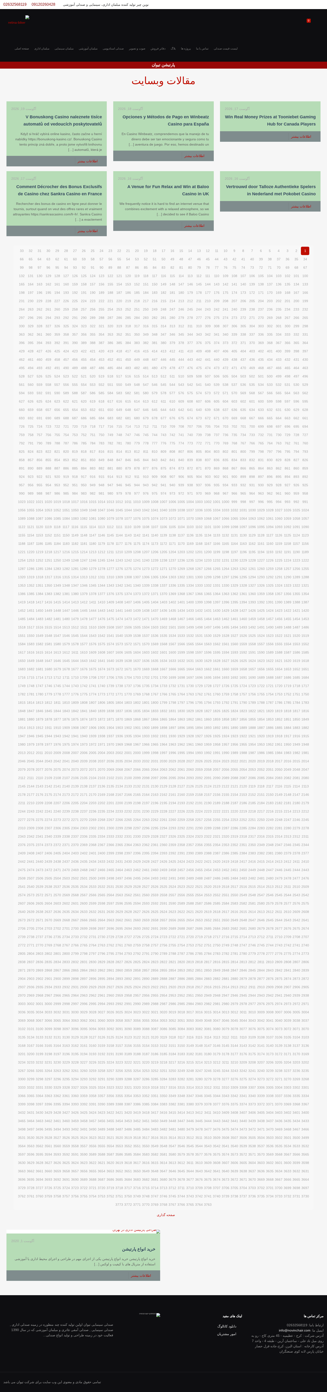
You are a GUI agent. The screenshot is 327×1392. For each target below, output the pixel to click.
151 (146, 284)
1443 (101, 610)
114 (181, 276)
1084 (66, 518)
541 (199, 385)
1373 (137, 594)
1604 (137, 652)
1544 (84, 636)
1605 (128, 652)
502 (252, 376)
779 (137, 443)
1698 (181, 677)
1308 (128, 577)
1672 (119, 669)
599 (270, 401)
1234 (199, 560)
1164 (234, 544)
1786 (278, 702)
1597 (199, 652)
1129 (252, 535)
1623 (261, 661)
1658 (243, 669)
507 (208, 376)
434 (270, 359)
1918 (278, 736)
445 (172, 359)
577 (172, 393)
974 (163, 493)
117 (154, 276)
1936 (119, 736)
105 (261, 276)
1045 (119, 510)
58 (93, 259)
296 (31, 318)
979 (119, 493)
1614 (48, 652)
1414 (66, 602)
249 (155, 309)
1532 (190, 636)
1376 (110, 594)
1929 (181, 736)
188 (110, 293)
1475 (110, 619)
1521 (287, 636)
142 (225, 284)
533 (270, 385)
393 (48, 343)
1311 (101, 577)
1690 (252, 677)
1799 (163, 702)
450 (128, 359)
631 (279, 410)
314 (163, 326)
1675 (92, 669)
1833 (154, 711)
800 (243, 451)
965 (243, 493)
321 (101, 326)
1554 (287, 644)
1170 (181, 544)
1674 (101, 669)
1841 (84, 711)
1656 (261, 669)
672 (208, 418)
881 (110, 468)
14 (190, 251)
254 (110, 309)
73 (252, 267)
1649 (30, 661)
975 (155, 493)
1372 (146, 594)
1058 (296, 518)
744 (155, 435)
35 (296, 259)
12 (208, 251)
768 (234, 443)
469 (252, 368)
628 (305, 410)
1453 (305, 619)
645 (155, 410)
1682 (30, 669)
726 (22, 426)
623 (57, 401)
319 (119, 326)
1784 (296, 702)
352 (119, 334)
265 (305, 318)
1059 (287, 518)
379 (172, 343)
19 (146, 251)
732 (261, 435)
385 (119, 343)
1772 (110, 694)
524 (57, 376)
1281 (75, 569)
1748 (30, 686)
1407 (128, 602)
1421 (296, 610)
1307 (137, 577)
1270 (172, 569)
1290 (287, 577)
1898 (163, 728)
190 (93, 293)
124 (93, 276)
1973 (84, 744)
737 (217, 435)
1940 (84, 736)
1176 (128, 544)
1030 (252, 510)
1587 (287, 652)
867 (234, 468)
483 (128, 368)
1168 (199, 544)
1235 (190, 560)
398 (296, 351)
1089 (22, 518)
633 (261, 410)
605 (217, 401)
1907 (84, 728)
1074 (154, 518)
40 (252, 259)
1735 (146, 686)
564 (287, 393)
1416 (48, 602)
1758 (234, 694)
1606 (119, 652)
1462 (225, 619)
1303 (172, 577)
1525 (252, 636)
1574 (110, 644)
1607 (110, 652)
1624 (252, 661)
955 (39, 485)
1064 (243, 518)
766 (252, 443)
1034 (216, 510)
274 (225, 318)
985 (66, 493)
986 (57, 493)
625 (39, 401)
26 (84, 251)
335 (270, 334)
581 (137, 393)
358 (66, 334)
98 (31, 267)
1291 (278, 577)
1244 (110, 560)
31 (39, 251)
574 (199, 393)
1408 (119, 602)
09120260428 (43, 4)
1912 (39, 728)
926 (296, 485)
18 (155, 251)
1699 (172, 677)
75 (234, 267)
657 (48, 410)
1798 (172, 702)
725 (31, 426)
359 (57, 334)
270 (261, 318)
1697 (190, 677)
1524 (261, 636)
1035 (208, 510)
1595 (216, 652)
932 (243, 485)
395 (31, 343)
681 (128, 418)
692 (31, 418)
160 (66, 284)
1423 (278, 610)
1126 (278, 535)
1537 (146, 636)
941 (163, 485)
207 (234, 301)
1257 (287, 569)
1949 (296, 744)
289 (93, 318)
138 (261, 284)
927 (287, 485)
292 (66, 318)
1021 (39, 502)
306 (234, 326)
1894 (199, 728)
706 (199, 426)
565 (279, 393)
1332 (208, 585)
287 (110, 318)
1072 (172, 518)
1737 (128, 686)
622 (66, 401)
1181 (83, 544)
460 (39, 359)
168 (287, 293)
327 (48, 326)
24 (101, 251)
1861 (199, 719)
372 (234, 343)
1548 (48, 636)
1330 (225, 585)
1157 (296, 544)
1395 (234, 602)
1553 (296, 644)
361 (39, 334)
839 (190, 460)
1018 (66, 502)
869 (217, 468)
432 (287, 359)
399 (287, 351)
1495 (225, 627)
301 (279, 326)
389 (84, 343)
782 (110, 443)
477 (181, 368)
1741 (92, 686)
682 (119, 418)
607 (199, 401)
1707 (101, 677)
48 (181, 259)
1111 (119, 527)
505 (225, 376)
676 (172, 418)
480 (155, 368)
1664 (190, 669)
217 (146, 301)
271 (252, 318)
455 (84, 359)
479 (163, 368)
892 (305, 477)
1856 (243, 719)
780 (128, 443)
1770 (128, 694)
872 (190, 468)
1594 (225, 652)
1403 (163, 602)
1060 (278, 518)
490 (66, 368)
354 (101, 334)
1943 (57, 736)
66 (22, 259)
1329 (234, 585)
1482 (48, 619)
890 (31, 468)
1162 (252, 544)
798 (261, 451)
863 (270, 468)
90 (101, 267)
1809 (75, 702)
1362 (234, 594)
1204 (172, 552)
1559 (243, 644)
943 (146, 485)
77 (217, 267)
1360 (252, 594)
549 (128, 385)
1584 (22, 644)
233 (296, 309)
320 (110, 326)
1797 (181, 702)
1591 (252, 652)
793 (305, 451)
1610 (84, 652)
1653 (287, 669)
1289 (296, 577)
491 (57, 368)
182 (163, 293)
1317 (48, 577)
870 (208, 468)
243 (208, 309)
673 (199, 418)
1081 (92, 518)
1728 (208, 686)
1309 (119, 577)
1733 (163, 686)
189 (101, 293)
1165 (225, 544)
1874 (84, 719)
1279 (92, 569)
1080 (101, 518)
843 (155, 460)
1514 (57, 627)
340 (225, 334)
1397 (216, 602)
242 (217, 309)
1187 (30, 544)
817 (93, 451)
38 (270, 259)
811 (145, 451)
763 (279, 443)
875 (163, 468)
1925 (216, 736)
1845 (48, 711)
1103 (190, 527)
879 (128, 468)
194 (57, 293)
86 (137, 267)
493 (39, 368)
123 (101, 276)
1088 (30, 518)
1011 (128, 502)
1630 (199, 661)
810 (155, 451)
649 (119, 410)
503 (243, 376)
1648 (39, 661)
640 (199, 410)
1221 (22, 552)
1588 (278, 652)
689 (57, 418)
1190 (296, 552)
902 (217, 477)
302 (270, 326)
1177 (119, 544)
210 (208, 301)
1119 (48, 527)
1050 (75, 510)
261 (48, 309)
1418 (30, 602)
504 (234, 376)
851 (84, 460)
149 (163, 284)
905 (190, 477)
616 (119, 401)
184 (146, 293)
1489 (278, 627)
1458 (261, 619)
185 (137, 293)
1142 (137, 535)
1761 (208, 694)
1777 (66, 694)
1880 (30, 719)
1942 (66, 736)
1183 (66, 544)
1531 (199, 636)
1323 (287, 585)
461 (31, 359)
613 (146, 401)
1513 (66, 627)
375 (208, 343)
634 (252, 410)
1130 (243, 535)
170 (270, 293)
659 (31, 410)
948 (101, 485)
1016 (84, 502)
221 (110, 301)
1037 (190, 510)
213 (181, 301)
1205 (163, 552)
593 (31, 393)
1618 (305, 661)
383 (137, 343)
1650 (22, 661)
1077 (128, 518)
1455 (287, 619)
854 (57, 460)
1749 (22, 686)
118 (145, 276)
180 (181, 293)
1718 (296, 686)
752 (84, 435)
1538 (137, 636)
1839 (101, 711)
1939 (92, 736)
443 (190, 359)
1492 (252, 627)
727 (305, 435)
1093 (278, 527)
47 (190, 259)
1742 (84, 686)
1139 (163, 535)
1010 (137, 502)
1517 (30, 627)
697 (279, 426)
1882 (305, 728)
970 (199, 493)
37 (279, 259)
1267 (199, 569)
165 (22, 284)
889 (39, 468)
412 (172, 351)
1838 (110, 711)
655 (66, 410)
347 (163, 334)
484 (119, 368)
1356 (287, 594)
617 (110, 401)
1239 (154, 560)
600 (261, 401)
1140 (154, 535)
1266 (208, 569)
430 (305, 359)
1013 (110, 502)
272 (243, 318)
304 (252, 326)
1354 (305, 594)
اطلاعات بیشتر (88, 161)
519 (101, 376)
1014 (101, 502)
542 (190, 385)
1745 (57, 686)
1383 (48, 594)
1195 (252, 552)
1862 (190, 719)
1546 (66, 636)
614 (137, 401)
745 (146, 435)
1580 (57, 644)
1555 (278, 644)
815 (110, 451)
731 (270, 435)
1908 (75, 728)
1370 (163, 594)
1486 (305, 627)
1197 (234, 552)
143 (217, 284)
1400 (190, 602)
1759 (225, 694)
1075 (146, 518)
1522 (278, 636)
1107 (154, 527)
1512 (75, 627)
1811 (57, 702)
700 (252, 426)
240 (234, 309)
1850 (296, 719)
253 (119, 309)
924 (22, 477)
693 (22, 418)
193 (66, 293)
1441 (119, 610)
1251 (48, 560)
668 (243, 418)
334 (279, 334)
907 (172, 477)
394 (39, 343)
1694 (216, 677)
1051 (66, 510)
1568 (163, 644)
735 (234, 435)
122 (110, 276)
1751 (296, 694)
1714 (39, 677)
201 (287, 301)
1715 (30, 677)
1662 (208, 669)
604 (225, 401)
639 (208, 410)
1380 (75, 594)
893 (296, 477)
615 (128, 401)
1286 (30, 569)
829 (279, 460)
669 (234, 418)
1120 (39, 527)
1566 (181, 644)
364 (305, 343)
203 (270, 301)
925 (305, 485)
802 (225, 451)
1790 (243, 702)
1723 (252, 686)
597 (287, 401)
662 (296, 418)
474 (208, 368)
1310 (110, 577)
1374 (128, 594)
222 (101, 301)
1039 (172, 510)
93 (75, 267)
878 (137, 468)
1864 (172, 719)
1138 (172, 535)
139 (252, 284)
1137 (181, 535)
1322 (296, 585)
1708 (92, 677)
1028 (270, 510)
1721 (270, 686)
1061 (270, 518)
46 (199, 259)
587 (84, 393)
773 (190, 443)
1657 (252, 669)
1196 (243, 552)
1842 (75, 711)
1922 (243, 736)
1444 (92, 610)
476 (190, 368)
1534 (172, 636)
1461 (234, 619)
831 (261, 460)
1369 (172, 594)
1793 (216, 702)
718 (93, 426)
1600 (172, 652)
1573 (119, 644)
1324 (278, 585)
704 (217, 426)
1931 (163, 736)
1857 (234, 719)
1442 (110, 610)
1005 (181, 502)
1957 (225, 744)
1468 (172, 619)
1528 (225, 636)
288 (101, 318)
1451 (30, 610)
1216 (66, 552)
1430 (216, 610)
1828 (199, 711)
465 (287, 368)
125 (84, 276)
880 (119, 468)
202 (279, 301)
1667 (163, 669)
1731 (181, 686)
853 (66, 460)
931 (252, 485)
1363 (225, 594)
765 (261, 443)
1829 (190, 711)
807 (181, 451)
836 (217, 460)
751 (93, 435)
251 (137, 309)
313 (172, 326)
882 (101, 468)
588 (75, 393)
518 (110, 376)
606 (208, 401)
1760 (216, 694)
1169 (190, 544)
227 (57, 301)
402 (261, 351)
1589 (270, 652)
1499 (190, 627)
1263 (234, 569)
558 (48, 385)
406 (225, 351)
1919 (270, 736)
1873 (92, 719)
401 (270, 351)
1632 (181, 661)
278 (190, 318)
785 (84, 443)
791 (31, 443)
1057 (305, 518)
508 (199, 376)
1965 (154, 744)
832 (252, 460)
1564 (199, 644)
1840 (92, 711)
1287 (22, 569)
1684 (305, 677)
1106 (163, 527)
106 (252, 276)
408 (208, 351)
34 (305, 259)
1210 (119, 552)
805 (199, 451)
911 (137, 477)
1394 (243, 602)
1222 (305, 560)
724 (39, 426)
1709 (84, 677)
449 (137, 359)
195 (48, 293)
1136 (190, 535)
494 (31, 368)
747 (128, 435)
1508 (110, 627)
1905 (101, 728)
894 (287, 477)
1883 (296, 728)
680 (137, 418)
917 (84, 477)
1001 (216, 502)
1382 (57, 594)
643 (172, 410)
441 (208, 359)
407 (217, 351)
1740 (101, 686)
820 (66, 451)
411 (181, 351)
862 (279, 468)
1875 (75, 719)
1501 (172, 627)
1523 (270, 636)
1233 (208, 560)
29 (57, 251)
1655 (270, 669)
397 (305, 351)
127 (66, 276)
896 (270, 477)
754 (66, 435)
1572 (128, 644)
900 (234, 477)
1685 (296, 677)
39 (261, 259)
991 (305, 502)
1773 (101, 694)
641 (190, 410)
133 (305, 284)
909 (155, 477)
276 (208, 318)
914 (110, 477)
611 (163, 401)
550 (119, 385)
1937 (110, 736)
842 (163, 460)
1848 (22, 711)
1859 (216, 719)
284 (137, 318)
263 (31, 309)
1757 (243, 694)
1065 (234, 518)
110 (216, 276)
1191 (287, 552)
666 (261, 418)
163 (39, 284)
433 (279, 359)
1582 (39, 644)
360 (48, 334)
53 (137, 259)
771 (208, 443)
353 (110, 334)
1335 (181, 585)
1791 (234, 702)
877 (146, 468)
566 (270, 393)
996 (261, 502)
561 (22, 385)
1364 (216, 594)
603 (234, 401)
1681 (39, 669)
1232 (216, 560)
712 (146, 426)
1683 (22, 669)
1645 (66, 661)
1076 (137, 518)
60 (75, 259)
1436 (163, 610)
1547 (57, 636)
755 (57, 435)
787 (66, 443)
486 (101, 368)
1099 (225, 527)
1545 (75, 636)
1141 (145, 535)
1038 (181, 510)
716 (110, 426)
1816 (305, 711)
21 (128, 251)
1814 (30, 702)
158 (84, 284)
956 (31, 485)
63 (48, 259)
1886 (270, 728)
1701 (154, 677)
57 (101, 259)
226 (66, 301)
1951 (278, 744)
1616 (30, 652)
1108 (145, 527)
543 (181, 385)
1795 (199, 702)
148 (172, 284)
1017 (75, 502)
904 (199, 477)
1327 (252, 585)
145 (199, 284)
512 (163, 376)
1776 (75, 694)
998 (243, 502)
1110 (127, 527)
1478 (84, 619)
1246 (92, 560)
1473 (128, 619)
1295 (243, 577)
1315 (66, 577)
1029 (261, 510)
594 (22, 393)
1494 (234, 627)
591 (48, 393)
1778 (57, 694)
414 (155, 351)
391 (66, 343)
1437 (154, 610)
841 (172, 460)
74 (243, 267)
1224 (287, 560)
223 (93, 301)
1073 (163, 518)
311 (190, 326)
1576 (92, 644)
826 (305, 460)
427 (39, 351)
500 (270, 376)
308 (217, 326)
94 (66, 267)
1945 (39, 736)
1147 (92, 535)
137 (270, 284)
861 (287, 468)
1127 (269, 535)
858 (22, 460)
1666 (172, 669)
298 (305, 326)
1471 (146, 619)
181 (172, 293)
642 (181, 410)
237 (261, 309)
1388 (296, 602)
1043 (137, 510)
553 (93, 385)
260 (57, 309)
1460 (243, 619)
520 (93, 376)
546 (155, 385)
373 (225, 343)
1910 (57, 728)
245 (190, 309)
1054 (39, 510)
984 (75, 493)
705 (208, 426)
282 (155, 318)
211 (199, 301)
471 (234, 368)
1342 (119, 585)
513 (155, 376)
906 (181, 477)
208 (225, 301)
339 (234, 334)
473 (217, 368)
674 (190, 418)
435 (261, 359)
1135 (199, 535)
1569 (154, 644)
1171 (172, 544)
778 (146, 443)
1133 (216, 535)
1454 (296, 619)
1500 (181, 627)
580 (146, 393)
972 (181, 493)
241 (225, 309)
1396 (225, 602)
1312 (92, 577)
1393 (252, 602)
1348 (66, 585)
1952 (270, 744)
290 (84, 318)
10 (225, 251)
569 (243, 393)
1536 (154, 636)
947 (110, 485)
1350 (48, 585)
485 (110, 368)
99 (22, 267)
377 (190, 343)
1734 (154, 686)
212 (190, 301)
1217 (57, 552)
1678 (66, 669)
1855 (252, 719)
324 (75, 326)
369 (261, 343)
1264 (225, 569)
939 (181, 485)
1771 (119, 694)
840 (181, 460)
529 (305, 385)
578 (163, 393)
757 (39, 435)
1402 (172, 602)
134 (296, 284)
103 (279, 276)
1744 (66, 686)
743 (163, 435)
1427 (243, 610)
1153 (39, 535)
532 (279, 385)
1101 (207, 527)
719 (84, 426)
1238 (163, 560)
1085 (57, 518)
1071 (181, 518)
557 (57, 385)
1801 (146, 702)
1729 (199, 686)
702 (234, 426)
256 (93, 309)
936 (208, 485)
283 (146, 318)
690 (48, 418)
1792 (225, 702)
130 (39, 276)
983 (84, 493)
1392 (261, 602)
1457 (270, 619)
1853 (270, 719)
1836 (128, 711)
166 (305, 293)
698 (270, 426)
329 (31, 326)
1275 (128, 569)
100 (305, 276)
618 (101, 401)
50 (163, 259)
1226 (270, 560)
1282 (66, 569)
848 (110, 460)
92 (84, 267)
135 (287, 284)
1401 (181, 602)
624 (48, 401)
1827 (208, 711)
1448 (57, 610)
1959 (208, 744)
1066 (225, 518)
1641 (101, 661)
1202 (190, 552)
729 (287, 435)
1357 (278, 594)
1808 (84, 702)
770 (217, 443)
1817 (296, 711)
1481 (57, 619)
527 (31, 376)
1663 (199, 669)
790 (39, 443)
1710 (75, 677)
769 (225, 443)
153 (128, 284)
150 (155, 284)
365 (296, 343)
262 (39, 309)
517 (119, 376)
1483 (39, 619)
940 (172, 485)
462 (22, 359)
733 (252, 435)
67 (305, 267)
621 (75, 401)
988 (39, 493)
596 (296, 401)
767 (243, 443)
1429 (225, 610)
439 (225, 359)
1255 (305, 569)
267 (287, 318)
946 (119, 485)
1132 (225, 535)
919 (66, 477)
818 (84, 451)
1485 (22, 619)
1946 (30, 736)
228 (48, 301)
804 (208, 451)
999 (234, 502)
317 (137, 326)
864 (261, 468)
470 (243, 368)
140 (243, 284)
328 (39, 326)
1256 (296, 569)
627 (22, 401)
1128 (261, 535)
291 (75, 318)
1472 (137, 619)
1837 (119, 711)
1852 (278, 719)
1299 (208, 577)
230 (31, 301)
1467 (181, 619)
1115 (83, 527)
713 (137, 426)
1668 (154, 669)
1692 (234, 677)
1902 (128, 728)
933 (234, 485)
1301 (190, 577)
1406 (137, 602)
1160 (269, 544)
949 (93, 485)
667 (252, 418)
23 (110, 251)
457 (66, 359)
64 (39, 259)
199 (305, 301)
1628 (216, 661)
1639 (119, 661)
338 (243, 334)
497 (296, 376)
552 (101, 385)
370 (252, 343)
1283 (57, 569)
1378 (92, 594)
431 (296, 359)
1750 (305, 694)
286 (119, 318)
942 (155, 485)
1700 (163, 677)
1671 (128, 669)
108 (234, 276)
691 (39, 418)
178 (199, 293)
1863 (181, 719)
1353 (22, 585)
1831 (172, 711)
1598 (190, 652)
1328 (243, 585)
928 (279, 485)
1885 (278, 728)
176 (217, 293)
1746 (48, 686)
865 (252, 468)
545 (163, 385)
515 (137, 376)
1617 (22, 652)
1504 (146, 627)
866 (243, 468)
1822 (252, 711)
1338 (154, 585)
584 (110, 393)
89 (110, 267)
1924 (225, 736)
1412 (84, 602)
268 (279, 318)
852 (75, 460)
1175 (137, 544)
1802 (137, 702)
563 (296, 393)
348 (155, 334)
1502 (163, 627)
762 (287, 443)
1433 (190, 610)
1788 (261, 702)
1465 (199, 619)
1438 (146, 610)
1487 (296, 627)
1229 (243, 560)
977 (137, 493)
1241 (137, 560)
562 (305, 393)
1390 (278, 602)
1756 (252, 694)
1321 (305, 585)
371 (243, 343)
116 (163, 276)
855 (48, 460)
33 (22, 251)
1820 (270, 711)
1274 (137, 569)
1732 (172, 686)
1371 (154, 594)
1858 (225, 719)
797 (270, 451)
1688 (270, 677)
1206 (154, 552)
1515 (48, 627)
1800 (154, 702)
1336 (172, 585)
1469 (163, 619)
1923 (234, 736)
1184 (57, 544)
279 (181, 318)
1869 (128, 719)
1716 (22, 677)
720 (75, 426)
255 (101, 309)
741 (181, 435)
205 (252, 301)
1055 (30, 510)
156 (101, 284)
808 (172, 451)
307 (225, 326)
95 (57, 267)
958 (305, 493)
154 (119, 284)
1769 (137, 694)
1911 (48, 728)
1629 (208, 661)
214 (172, 301)
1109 (137, 527)
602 (243, 401)
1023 (22, 502)
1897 (172, 728)
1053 (48, 510)
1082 (84, 518)
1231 (225, 560)
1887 (261, 728)
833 (243, 460)
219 (128, 301)
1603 (146, 652)
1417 (39, 602)
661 (305, 418)
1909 (66, 728)
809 (163, 451)
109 (225, 276)
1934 (137, 736)
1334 (190, 585)
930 (261, 485)
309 (208, 326)
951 (75, 485)
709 (172, 426)
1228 (252, 560)
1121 (30, 527)
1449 (48, 610)
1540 (119, 636)
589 (66, 393)
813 (128, 451)
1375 (119, 594)
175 (225, 293)
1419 (22, 602)
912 (128, 477)
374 (217, 343)
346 (172, 334)
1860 (208, 719)
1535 (163, 636)
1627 (225, 661)
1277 (110, 569)
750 (101, 435)
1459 (252, 619)
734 (243, 435)
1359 (261, 594)
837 (208, 460)
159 (75, 284)
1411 (92, 602)
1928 (190, 736)
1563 (208, 644)
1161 (261, 544)
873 (181, 468)
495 (22, 368)
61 (66, 259)
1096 (252, 527)
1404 (154, 602)
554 (84, 385)
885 (75, 468)
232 (305, 309)
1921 (252, 736)
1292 (270, 577)
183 (155, 293)
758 (31, 435)
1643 (84, 661)
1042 (146, 510)
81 (181, 267)
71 (270, 267)
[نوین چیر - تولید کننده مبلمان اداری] (18, 22)
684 (101, 418)
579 (155, 393)
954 (48, 485)
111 (207, 276)
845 (137, 460)
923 (31, 477)
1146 (101, 535)
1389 (287, 602)
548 (137, 385)
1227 (261, 560)
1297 (225, 577)
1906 (92, 728)
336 (261, 334)
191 (84, 293)
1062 (261, 518)
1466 (190, 619)
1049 (84, 510)
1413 (75, 602)
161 (57, 284)
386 (110, 343)
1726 (225, 686)
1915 (305, 736)
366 (287, 343)
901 (225, 477)
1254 (22, 560)
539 (217, 385)
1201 (199, 552)
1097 (243, 527)
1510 (92, 627)
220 (119, 301)
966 (234, 493)
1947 (22, 736)
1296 (234, 577)
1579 (66, 644)
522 (75, 376)
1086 (48, 518)
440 (217, 359)
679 (146, 418)
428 (31, 351)
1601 (163, 652)
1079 (110, 518)
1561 (225, 644)
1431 (208, 610)
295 (39, 318)
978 (128, 493)
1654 (278, 669)
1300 (199, 577)
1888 (252, 728)
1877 (57, 719)
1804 (119, 702)
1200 (208, 552)
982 (93, 493)
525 (48, 376)
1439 (137, 610)
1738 (119, 686)
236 (270, 309)
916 (93, 477)
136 (279, 284)
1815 (22, 702)
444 (181, 359)
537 (234, 385)
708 (181, 426)
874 (172, 468)
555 (75, 385)
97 (39, 267)
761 (296, 443)
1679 (57, 669)
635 (243, 410)
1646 (57, 661)
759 (22, 435)
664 (279, 418)
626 (31, 401)
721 (66, 426)
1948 (305, 744)
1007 (163, 502)
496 (305, 376)
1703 (137, 677)
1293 (261, 577)
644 (163, 410)
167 (296, 293)
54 (128, 259)
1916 (296, 736)
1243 (119, 560)
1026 (287, 510)
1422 (287, 610)
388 (93, 343)
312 (181, 326)
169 (279, 293)
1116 (74, 527)
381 (155, 343)
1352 (30, 585)
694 (305, 426)
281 (163, 318)
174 (234, 293)
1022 (30, 502)
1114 (92, 527)
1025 (296, 510)
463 (305, 368)
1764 (181, 694)
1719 (287, 686)
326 (57, 326)
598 (279, 401)
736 (225, 435)
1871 (110, 719)
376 (199, 343)
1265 (216, 569)
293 (57, 318)
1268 (190, 569)
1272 (154, 569)
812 (137, 451)
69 (287, 267)
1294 (252, 577)
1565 (190, 644)
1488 (287, 627)
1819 (278, 711)
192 (75, 293)
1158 (287, 544)
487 (93, 368)
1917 (287, 736)
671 (217, 418)
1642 (92, 661)
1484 (30, 619)
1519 (305, 636)
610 (172, 401)
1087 (39, 518)
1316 (57, 577)
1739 (110, 686)
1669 (146, 669)
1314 (75, 577)
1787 (270, 702)
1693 (225, 677)
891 (22, 468)
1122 (21, 527)
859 (305, 468)
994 (279, 502)
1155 (21, 535)
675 (181, 418)
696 (287, 426)
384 (128, 343)
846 (128, 460)
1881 (22, 719)
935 (217, 485)
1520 (296, 636)
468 (261, 368)
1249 (66, 560)
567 (261, 393)
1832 (163, 711)
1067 (216, 518)
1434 (181, 610)
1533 (181, 636)
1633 (172, 661)
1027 (278, 510)
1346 (84, 585)
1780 (39, 694)
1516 (39, 627)
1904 (110, 728)
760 (305, 443)
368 (270, 343)
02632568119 (15, 4)
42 (234, 259)
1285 (39, 569)
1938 (101, 736)
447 (155, 359)
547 (146, 385)
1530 (208, 636)
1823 (243, 711)
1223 (296, 560)
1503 (154, 627)
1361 (243, 594)
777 (155, 443)
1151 (57, 535)
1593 (234, 652)
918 (75, 477)
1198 (225, 552)
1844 (57, 711)
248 (163, 309)
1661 (216, 669)
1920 (261, 736)
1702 (146, 677)
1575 (101, 644)
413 (163, 351)
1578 (75, 644)
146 (190, 284)
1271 (163, 569)
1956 (234, 744)
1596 (208, 652)
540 (208, 385)
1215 (75, 552)
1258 (278, 569)
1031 (243, 510)
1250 (57, 560)
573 (208, 393)
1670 (137, 669)
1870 (119, 719)
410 (190, 351)
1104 (181, 527)
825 (22, 451)
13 (199, 251)
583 (119, 393)
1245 (101, 560)
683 (110, 418)
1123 (305, 535)
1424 (270, 610)
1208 (137, 552)
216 (155, 301)
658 (39, 410)
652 (93, 410)
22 (119, 251)
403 (252, 351)
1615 (39, 652)
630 (287, 410)
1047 (101, 510)
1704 (128, 677)
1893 (208, 728)
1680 (48, 669)
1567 (172, 644)
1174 (145, 544)
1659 (234, 669)
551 (110, 385)
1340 (137, 585)
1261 (252, 569)
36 (287, 259)
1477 (92, 619)
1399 (199, 602)
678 (155, 418)
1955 (243, 744)
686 (84, 418)
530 (296, 385)
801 (234, 451)
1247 (84, 560)
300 (287, 326)
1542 (101, 636)
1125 (287, 535)
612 (155, 401)
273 (234, 318)
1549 (39, 636)
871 (199, 468)
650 (110, 410)
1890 (234, 728)
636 (234, 410)
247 (172, 309)
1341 (128, 585)
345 (181, 334)
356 (84, 334)
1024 (305, 510)
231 (22, 301)
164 (31, 284)
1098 (234, 527)
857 (31, 460)
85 (146, 267)
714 (128, 426)
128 (57, 276)
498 (287, 376)
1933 (146, 736)
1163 (243, 544)
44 (217, 259)
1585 (305, 652)
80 (190, 267)
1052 (57, 510)
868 (225, 468)
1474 (119, 619)
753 (75, 435)
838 (199, 460)
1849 (305, 719)
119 (137, 276)
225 (75, 301)
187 (119, 293)
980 (110, 493)
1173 (154, 544)
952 (66, 485)
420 (101, 351)
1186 (39, 544)
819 (75, 451)
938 (190, 485)
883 (93, 468)
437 (243, 359)
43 (225, 259)
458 (57, 359)
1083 (75, 518)
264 (22, 309)
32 (31, 251)
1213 (92, 552)
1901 (137, 728)
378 (181, 343)
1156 (305, 544)
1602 (154, 652)
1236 (181, 560)
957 (22, 485)
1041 (154, 510)
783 (101, 443)
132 (22, 276)
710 (163, 426)
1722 (261, 686)
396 (22, 343)
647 (137, 410)
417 (128, 351)
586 (93, 393)
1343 (110, 585)
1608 (101, 652)
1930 (172, 736)
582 (128, 393)
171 (261, 293)
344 (190, 334)
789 (48, 443)
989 (31, 493)
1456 (278, 619)
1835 (137, 711)
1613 (57, 652)
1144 (119, 535)
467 (270, 368)
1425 (261, 610)
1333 (199, 585)
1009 (146, 502)
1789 (252, 702)
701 (243, 426)
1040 (163, 510)
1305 (154, 577)
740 (190, 435)
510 (181, 376)
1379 (84, 594)
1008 (154, 502)
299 (296, 326)
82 (172, 267)
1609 (92, 652)
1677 (75, 669)
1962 (181, 744)
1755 (261, 694)
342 (208, 334)
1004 (190, 502)
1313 (84, 577)
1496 (216, 627)
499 (279, 376)
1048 (92, 510)
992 (296, 502)
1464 (208, 619)
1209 (128, 552)
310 (199, 326)
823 (39, 451)
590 (57, 393)
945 (128, 485)
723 (48, 426)
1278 (101, 569)
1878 (48, 719)
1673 (110, 669)
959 (296, 493)
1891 (225, 728)
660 (22, 410)
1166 (216, 544)
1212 (101, 552)
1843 (66, 711)
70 (279, 267)
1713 (48, 677)
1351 (39, 585)
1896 (181, 728)
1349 (57, 585)
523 (66, 376)
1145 (110, 535)
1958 (216, 744)
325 (66, 326)
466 (279, 368)
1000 (225, 502)
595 (305, 401)
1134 (207, 535)
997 (252, 502)
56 (110, 259)
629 (296, 410)
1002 (208, 502)
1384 (39, 594)
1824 (234, 711)
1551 (22, 636)
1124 (296, 535)
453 (101, 359)
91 (93, 267)
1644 (75, 661)
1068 (208, 518)
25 (93, 251)
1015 (92, 502)
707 (190, 426)
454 (93, 359)
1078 (119, 518)
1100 (216, 527)
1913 (30, 728)
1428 (234, 610)
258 (75, 309)
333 (287, 334)
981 (101, 493)
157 (93, 284)
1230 (234, 560)
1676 (84, 669)
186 (128, 293)
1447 (66, 610)
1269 (181, 569)
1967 (137, 744)
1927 (199, 736)
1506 (128, 627)
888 (48, 468)
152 (137, 284)
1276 (119, 569)
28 (66, 251)
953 (57, 485)
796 (279, 451)
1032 (234, 510)
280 (172, 318)
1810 (66, 702)
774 (181, 443)
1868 (137, 719)
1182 (75, 544)
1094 (270, 527)
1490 (270, 627)
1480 (66, 619)
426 (48, 351)
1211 (110, 552)
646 (146, 410)
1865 (163, 719)
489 (75, 368)
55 (119, 259)
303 (261, 326)
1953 (261, 744)
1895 (190, 728)
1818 (287, 711)
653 (84, 410)
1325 (270, 585)
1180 (92, 544)
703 (225, 426)
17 (163, 251)
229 (39, 301)
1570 (146, 644)
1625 (243, 661)
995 (270, 502)
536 (243, 385)
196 (39, 293)
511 (172, 376)
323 (84, 326)
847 (119, 460)
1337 (163, 585)
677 (163, 418)
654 (75, 410)
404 (243, 351)
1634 (163, 661)
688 (66, 418)
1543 (92, 636)
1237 (172, 560)
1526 (243, 636)
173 (243, 293)
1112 (110, 527)
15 (181, 251)
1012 (119, 502)
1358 (270, 594)
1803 (128, 702)
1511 (83, 627)
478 (172, 368)
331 (305, 334)
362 (31, 334)
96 (48, 267)
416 (137, 351)
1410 (101, 602)
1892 (216, 728)
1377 (101, 594)
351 (128, 334)
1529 (216, 636)
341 (217, 334)
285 (128, 318)
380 (163, 343)
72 (261, 267)
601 (252, 401)
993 (287, 502)
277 (199, 318)
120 (128, 276)
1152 (48, 535)
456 (75, 359)
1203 (181, 552)
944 (137, 485)
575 (190, 393)
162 (48, 284)
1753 (278, 694)
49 (172, 259)
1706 (110, 677)
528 (22, 376)
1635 (154, 661)
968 (217, 493)
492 (48, 368)
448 (146, 359)
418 (119, 351)
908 (163, 477)
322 (93, 326)
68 (296, 267)
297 (22, 318)
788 (57, 443)
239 (243, 309)
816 (101, 451)
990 (22, 493)
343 (199, 334)
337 (252, 334)
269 (270, 318)
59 (84, 259)
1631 (190, 661)
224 (84, 301)
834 (234, 460)
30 (48, 251)
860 (296, 468)
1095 (261, 527)
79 (199, 267)
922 (39, 477)
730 (279, 435)
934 (225, 485)
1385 (30, 594)
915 (101, 477)
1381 (66, 594)
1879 (39, 719)
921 (48, 477)
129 (48, 276)
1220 (30, 552)
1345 (92, 585)
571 (225, 393)
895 (279, 477)
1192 (278, 552)
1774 (92, 694)
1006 (172, 502)
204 (261, 301)
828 (287, 460)
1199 (216, 552)
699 (261, 426)
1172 (163, 544)
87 (128, 267)
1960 (199, 744)
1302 (181, 577)
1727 (216, 686)
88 (119, 267)
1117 (65, 527)
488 (84, 368)
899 (243, 477)
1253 (30, 560)
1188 (21, 544)
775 (172, 443)
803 (217, 451)
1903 (119, 728)
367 (279, 343)
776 (163, 443)
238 (252, 309)
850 (93, 460)
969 (208, 493)
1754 (270, 694)
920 (57, 477)
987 (48, 493)
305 (243, 326)
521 (84, 376)
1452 (22, 610)
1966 (146, 744)
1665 (181, 669)
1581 (48, 644)
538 (225, 385)
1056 (22, 510)
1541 (110, 636)
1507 (119, 627)
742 (172, 435)
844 (146, 460)
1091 (296, 527)
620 (84, 401)
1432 (199, 610)
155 (110, 284)
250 (146, 309)
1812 (48, 702)
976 (146, 493)
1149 (75, 535)
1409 (110, 602)
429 (22, 351)
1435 (172, 610)
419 (110, 351)
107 (243, 276)
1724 (243, 686)
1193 (269, 552)
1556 (270, 644)
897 (261, 477)
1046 (110, 510)
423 (75, 351)
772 (199, 443)
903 (208, 477)
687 (75, 418)
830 (270, 460)
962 (270, 493)
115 (172, 276)
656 (57, 410)
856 (39, 460)
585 (101, 393)
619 (93, 401)
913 (119, 477)
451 (119, 359)
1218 (48, 552)
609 (181, 401)
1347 (75, 585)
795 (287, 451)
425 (57, 351)
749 (110, 435)
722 (57, 426)
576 (181, 393)
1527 (234, 636)
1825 (225, 711)
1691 (243, 677)
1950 (287, 744)
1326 (261, 585)
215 (163, 301)
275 (217, 318)
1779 (48, 694)
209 (217, 301)
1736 (137, 686)
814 (119, 451)
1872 (101, 719)
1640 (110, 661)
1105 (172, 527)
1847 (30, 711)
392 (57, 343)
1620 (287, 661)
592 (39, 393)
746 (137, 435)
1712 (57, 677)
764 (270, 443)
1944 (48, 736)
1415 (57, 602)
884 (84, 468)
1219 (39, 552)
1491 (261, 627)
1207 (146, 552)
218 (137, 301)
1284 (48, 569)
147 (181, 284)
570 (234, 393)
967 (225, 493)
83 (163, 267)
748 (119, 435)
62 (57, 259)
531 (287, 385)
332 (296, 334)
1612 (66, 652)
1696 (199, 677)
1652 (296, 669)
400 (279, 351)
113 (190, 276)
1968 (128, 744)
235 (279, 309)
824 (31, 451)
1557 (261, 644)
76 (225, 267)
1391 (270, 602)
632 (270, 410)
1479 (75, 619)
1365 (208, 594)
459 (48, 359)
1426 (252, 610)
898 (252, 477)
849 (101, 460)
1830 (181, 711)
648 (128, 410)
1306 (146, 577)
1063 (252, 518)
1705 (119, 677)
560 (31, 385)
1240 (146, 560)
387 (101, 343)
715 (119, 426)
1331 (216, 585)
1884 (287, 728)
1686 (287, 677)
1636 (146, 661)
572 (217, 393)
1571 (137, 644)
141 (234, 284)
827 (296, 460)
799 (252, 451)
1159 (278, 544)
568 (252, 393)
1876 (66, 719)
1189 (305, 552)
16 (172, 251)
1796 (190, 702)
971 (190, 493)
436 (252, 359)
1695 (208, 677)
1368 (181, 594)
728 (296, 435)
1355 (296, 594)
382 (146, 343)
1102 (199, 527)
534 (261, 385)
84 (155, 267)
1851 (287, 719)
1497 (208, 627)
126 (75, 276)
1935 (128, 736)
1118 (57, 527)
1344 (101, 585)
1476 (101, 619)
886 (66, 468)
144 (208, 284)
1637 (137, 661)
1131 (234, 535)
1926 (208, 736)
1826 (216, 711)
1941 (75, 736)
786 (75, 443)
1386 (22, 594)
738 (208, 435)
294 (48, 318)
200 (296, 301)
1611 (75, 652)
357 (75, 334)
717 (101, 426)
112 (199, 276)
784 (93, 443)
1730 (190, 686)
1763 (190, 694)
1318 (39, 577)
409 (199, 351)
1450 (39, 610)
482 (137, 368)
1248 (75, 560)
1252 (39, 560)
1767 (154, 694)
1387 (305, 602)
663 (287, 418)
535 (252, 385)
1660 (225, 669)
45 (208, 259)
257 (84, 309)
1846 (39, 711)
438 (234, 359)
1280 (84, 569)
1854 (261, 719)
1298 (216, 577)
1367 (190, 594)
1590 (261, 652)
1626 (234, 661)
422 (84, 351)
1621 (278, 661)
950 (84, 485)
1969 (119, 744)
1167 (207, 544)
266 (296, 318)
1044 (128, 510)
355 (93, 334)
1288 (305, 577)
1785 (287, 702)
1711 (66, 677)
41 (243, 259)
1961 (190, 744)
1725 (234, 686)
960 (287, 493)
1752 (287, 694)
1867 (146, 719)
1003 (199, 502)
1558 (252, 644)
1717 (305, 686)
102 (287, 276)
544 (172, 385)
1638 (128, 661)
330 (22, 326)
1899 (154, 728)
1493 (243, 627)
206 (243, 301)
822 (48, 451)
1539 (128, 636)
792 (22, 443)
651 (101, 410)
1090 (305, 527)
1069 (199, 518)
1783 (305, 702)
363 (22, 334)
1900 (146, 728)
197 (31, 293)
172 (252, 293)
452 (110, 359)
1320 (22, 577)
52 (146, 259)
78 (208, 267)
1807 (92, 702)
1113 (101, 527)
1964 (163, 744)
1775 (84, 694)
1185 (48, 544)
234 (287, 309)
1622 (270, 661)
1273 (146, 569)
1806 (101, 702)
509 (190, 376)
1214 (84, 552)
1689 (261, 677)
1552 (305, 644)
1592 (243, 652)
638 (217, 410)
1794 (208, 702)
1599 (181, 652)
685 (93, 418)
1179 (101, 544)
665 (270, 418)
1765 (172, 694)
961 (279, 493)
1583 (30, 644)
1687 (278, 677)
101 (296, 276)
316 (146, 326)
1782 (22, 694)
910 (146, 477)
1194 (261, 552)
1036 (199, 510)
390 (75, 343)
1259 (270, 569)
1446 (75, 610)
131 (31, 276)
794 (296, 451)
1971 (101, 744)
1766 (163, 694)
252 (128, 309)
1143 (128, 535)
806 (190, 451)
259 (66, 309)
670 (225, 418)
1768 (146, 694)
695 (296, 426)
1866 (154, 719)
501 (261, 376)
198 (22, 293)
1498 (199, 627)
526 (39, 376)
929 (270, 485)
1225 (278, 560)
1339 (146, 585)
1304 (163, 577)
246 (181, 309)
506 (217, 376)
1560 (234, 644)
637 (225, 410)
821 (57, 451)
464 (296, 368)
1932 (154, 736)
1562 (216, 644)
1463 (216, 619)
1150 (66, 535)
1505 (137, 627)
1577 (84, 644)
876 (155, 468)
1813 (39, 702)
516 (128, 376)
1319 (30, 577)
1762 (199, 694)
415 (146, 351)
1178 (110, 544)
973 (172, 493)
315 (155, 326)
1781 (30, 694)
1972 (92, 744)
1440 (128, 610)
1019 (57, 502)
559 (39, 385)
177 (208, 293)
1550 (30, 636)
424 (66, 351)
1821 (261, 711)
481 (146, 368)
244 (199, 309)
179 (190, 293)
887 (57, 468)
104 (270, 276)
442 (199, 359)
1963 (172, 744)
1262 (243, 569)
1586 (296, 652)
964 (252, 493)
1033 (225, 510)
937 (199, 485)
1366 (199, 594)
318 (128, 326)
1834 (146, 711)
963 (261, 493)
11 (216, 251)
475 (199, 368)
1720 (278, 686)
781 (119, 443)
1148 (83, 535)
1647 (48, 661)
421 (93, 351)
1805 (110, 702)
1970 (110, 744)
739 (199, 435)
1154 (30, 535)
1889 (243, 728)
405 (234, 351)
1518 (22, 627)
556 (66, 385)
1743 (75, 686)
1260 (261, 569)
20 (137, 251)
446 (163, 359)
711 (154, 426)
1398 (208, 602)
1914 (22, 728)
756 (48, 435)
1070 (190, 518)
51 (155, 259)
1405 (146, 602)
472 (225, 368)
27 (75, 251)
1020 (48, 502)
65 (31, 259)
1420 (305, 610)
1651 (305, 669)
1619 (296, 661)
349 (146, 334)
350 (137, 334)
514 (146, 376)
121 (119, 276)
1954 (252, 744)
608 (190, 401)
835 (225, 460)
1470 (154, 619)
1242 (128, 560)
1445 (84, 610)
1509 (101, 627)
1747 (39, 686)
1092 (287, 527)
